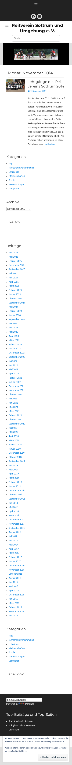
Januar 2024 (15, 315)
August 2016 (15, 578)
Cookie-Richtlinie (19, 751)
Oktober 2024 (15, 298)
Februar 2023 (15, 344)
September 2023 (17, 319)
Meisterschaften (17, 176)
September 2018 (17, 499)
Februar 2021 (15, 415)
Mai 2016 (13, 586)
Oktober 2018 (15, 494)
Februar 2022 (15, 378)
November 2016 (16, 570)
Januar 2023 (15, 348)
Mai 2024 (13, 307)
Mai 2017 (13, 545)
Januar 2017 (15, 561)
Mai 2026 (13, 257)
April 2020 (14, 436)
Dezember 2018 (16, 490)
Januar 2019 (15, 486)
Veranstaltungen (17, 184)
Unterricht (14, 730)
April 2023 (14, 336)
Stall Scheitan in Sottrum (21, 721)
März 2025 (14, 286)
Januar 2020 (15, 449)
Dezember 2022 (16, 353)
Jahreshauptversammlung (21, 168)
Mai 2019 (13, 470)
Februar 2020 (15, 444)
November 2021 (16, 390)
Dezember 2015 (16, 595)
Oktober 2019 (15, 457)
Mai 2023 (13, 332)
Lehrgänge (14, 172)
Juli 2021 (13, 398)
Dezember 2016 (16, 565)
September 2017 (17, 528)
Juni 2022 (13, 365)
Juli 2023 (13, 323)
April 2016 (14, 590)
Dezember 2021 (16, 386)
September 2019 (17, 461)
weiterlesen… (51, 144)
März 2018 (14, 515)
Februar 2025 (15, 290)
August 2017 (15, 532)
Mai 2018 (13, 507)
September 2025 (17, 269)
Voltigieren (14, 188)
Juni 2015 (13, 599)
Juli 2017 (13, 536)
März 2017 (14, 553)
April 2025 (14, 282)
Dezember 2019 (16, 453)
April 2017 (14, 549)
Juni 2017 (13, 540)
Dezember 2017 (16, 519)
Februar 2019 (15, 482)
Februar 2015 (15, 607)
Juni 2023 (13, 327)
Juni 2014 (13, 615)
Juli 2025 (13, 273)
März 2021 (14, 411)
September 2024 (17, 303)
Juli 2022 (13, 361)
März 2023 (14, 340)
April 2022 (14, 373)
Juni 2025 (13, 278)
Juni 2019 (13, 465)
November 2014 (16, 611)
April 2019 (14, 474)
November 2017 (16, 524)
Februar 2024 (15, 311)
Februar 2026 (15, 261)
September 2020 (17, 424)
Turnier (12, 180)
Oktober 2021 (15, 394)
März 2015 (14, 603)
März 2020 (14, 440)
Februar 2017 (15, 557)
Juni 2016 (13, 582)
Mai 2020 (13, 432)
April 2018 (14, 511)
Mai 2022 (13, 369)
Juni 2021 (13, 403)
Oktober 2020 (15, 419)
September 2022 (17, 357)
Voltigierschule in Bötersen (22, 725)
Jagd (11, 163)
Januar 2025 (15, 294)
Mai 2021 (13, 407)
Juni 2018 (13, 503)
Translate (29, 704)
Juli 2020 (13, 428)
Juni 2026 (13, 252)
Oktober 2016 (15, 574)
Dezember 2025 (16, 265)
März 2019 (14, 478)
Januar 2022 (15, 382)
